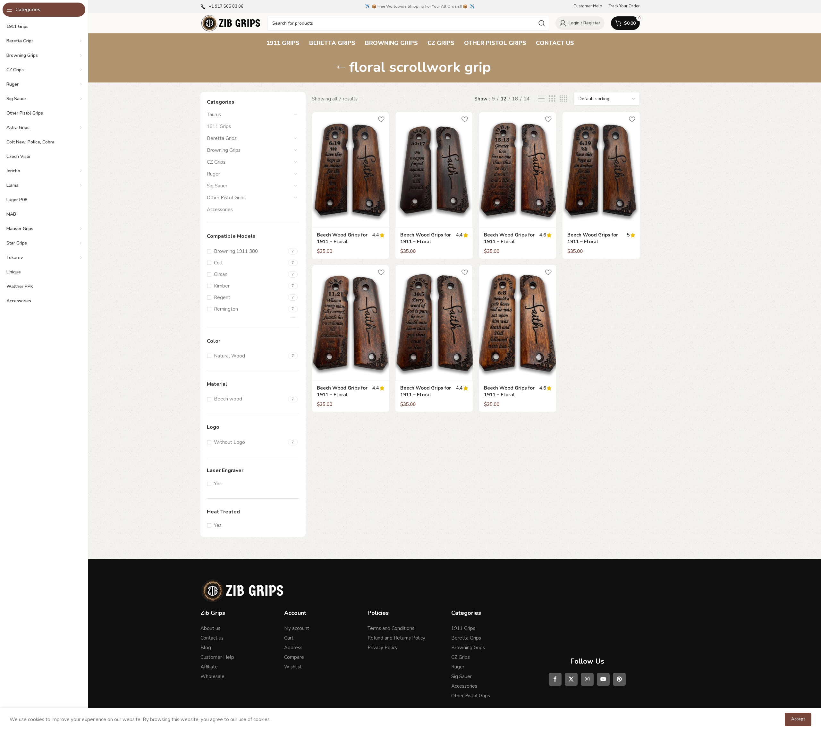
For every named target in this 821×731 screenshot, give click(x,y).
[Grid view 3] (552, 98)
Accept (798, 719)
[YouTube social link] (603, 679)
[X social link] (571, 679)
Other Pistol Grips (226, 197)
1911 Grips (219, 126)
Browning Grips (224, 150)
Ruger (213, 174)
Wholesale (212, 676)
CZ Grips (216, 162)
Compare (294, 657)
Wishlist (293, 667)
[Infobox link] (221, 6)
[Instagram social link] (587, 679)
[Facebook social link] (555, 679)
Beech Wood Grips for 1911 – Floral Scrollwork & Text (509, 395)
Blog (205, 647)
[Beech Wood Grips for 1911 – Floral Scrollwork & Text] (517, 323)
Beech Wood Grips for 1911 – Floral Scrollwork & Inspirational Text (342, 245)
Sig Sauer (217, 186)
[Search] (541, 23)
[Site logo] (230, 23)
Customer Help (217, 657)
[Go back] (341, 67)
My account (296, 628)
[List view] (541, 98)
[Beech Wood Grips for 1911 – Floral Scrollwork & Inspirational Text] (350, 170)
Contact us (212, 638)
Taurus (214, 114)
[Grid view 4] (563, 98)
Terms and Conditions (391, 628)
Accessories (220, 209)
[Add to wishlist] (381, 119)
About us (210, 628)
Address (293, 647)
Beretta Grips (222, 138)
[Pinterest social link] (619, 679)
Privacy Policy (383, 647)
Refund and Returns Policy (396, 638)
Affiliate (209, 667)
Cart (288, 638)
